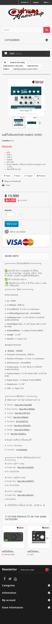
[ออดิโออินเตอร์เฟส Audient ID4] (38, 537)
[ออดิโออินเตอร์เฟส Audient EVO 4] (13, 537)
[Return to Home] (4, 62)
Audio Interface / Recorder (13, 66)
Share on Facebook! (12, 181)
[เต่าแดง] (26, 13)
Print (8, 185)
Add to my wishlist (17, 232)
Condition (6, 141)
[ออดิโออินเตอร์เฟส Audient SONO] (18, 122)
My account (9, 600)
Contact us (25, 2)
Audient (6, 69)
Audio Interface (33, 66)
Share (17, 176)
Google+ (29, 176)
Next (39, 122)
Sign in (46, 2)
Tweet (7, 176)
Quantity (8, 210)
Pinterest (42, 176)
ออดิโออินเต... (8, 551)
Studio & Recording (17, 62)
